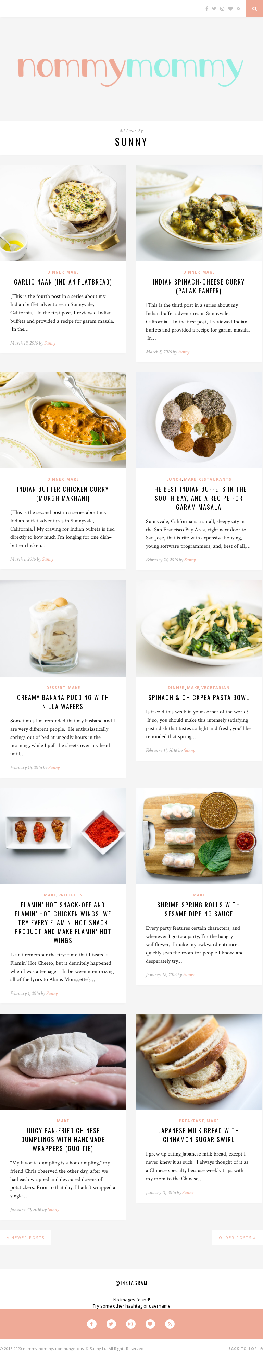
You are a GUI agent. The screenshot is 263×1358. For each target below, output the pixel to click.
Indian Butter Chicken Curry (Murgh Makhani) (63, 493)
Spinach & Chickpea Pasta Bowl (199, 697)
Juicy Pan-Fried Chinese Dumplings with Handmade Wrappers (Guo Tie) (63, 1139)
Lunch (174, 479)
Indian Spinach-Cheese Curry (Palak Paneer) (199, 286)
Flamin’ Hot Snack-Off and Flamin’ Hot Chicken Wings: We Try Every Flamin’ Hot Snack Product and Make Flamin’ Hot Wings (63, 922)
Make (72, 272)
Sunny (49, 343)
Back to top (243, 1348)
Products (70, 894)
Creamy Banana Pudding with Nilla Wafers (63, 702)
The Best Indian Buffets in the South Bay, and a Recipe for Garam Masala (199, 498)
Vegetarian (215, 687)
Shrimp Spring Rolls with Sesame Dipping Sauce (198, 909)
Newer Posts (27, 1237)
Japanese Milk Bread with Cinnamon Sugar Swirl (199, 1135)
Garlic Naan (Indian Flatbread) (63, 281)
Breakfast (191, 1120)
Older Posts (236, 1237)
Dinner (55, 272)
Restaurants (214, 479)
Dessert (56, 687)
